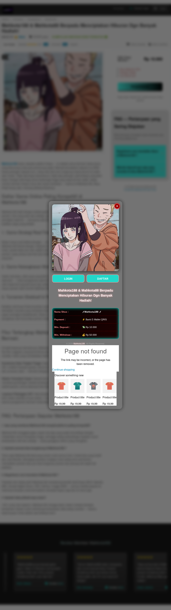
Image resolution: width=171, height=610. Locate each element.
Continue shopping (63, 369)
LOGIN (68, 278)
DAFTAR (102, 278)
